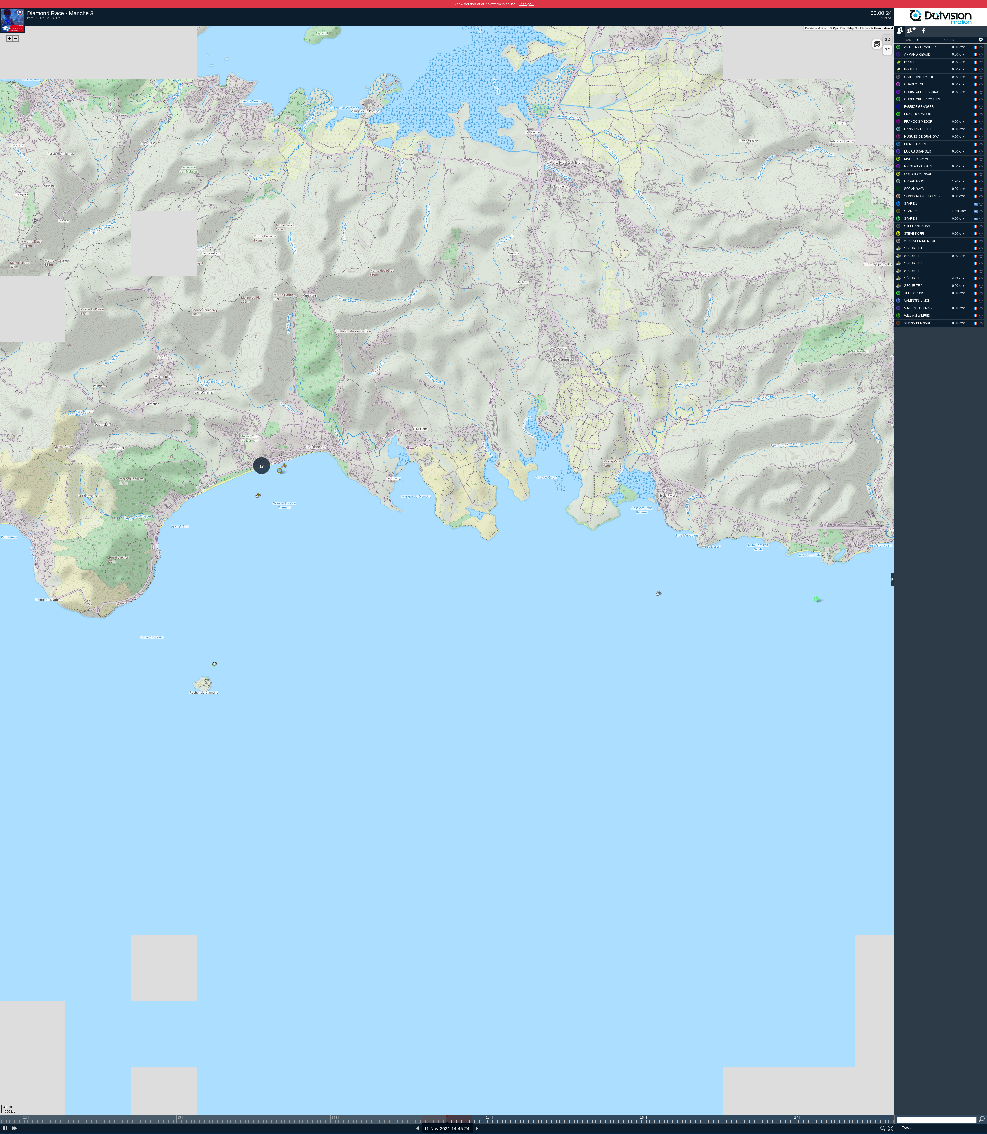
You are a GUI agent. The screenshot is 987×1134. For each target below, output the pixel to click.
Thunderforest (883, 28)
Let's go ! (526, 4)
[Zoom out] (15, 38)
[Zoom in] (9, 38)
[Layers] (877, 44)
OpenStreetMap (843, 28)
